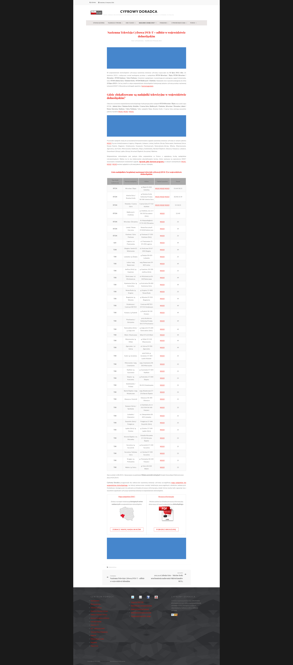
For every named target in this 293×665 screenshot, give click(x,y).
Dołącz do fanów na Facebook (140, 609)
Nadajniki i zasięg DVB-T (147, 23)
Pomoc (192, 23)
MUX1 (120, 111)
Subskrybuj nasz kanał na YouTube (141, 612)
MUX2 (125, 111)
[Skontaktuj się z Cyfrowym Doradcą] (142, 597)
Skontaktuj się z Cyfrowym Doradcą (141, 605)
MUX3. (131, 111)
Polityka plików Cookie (97, 639)
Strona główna (98, 23)
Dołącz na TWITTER (137, 602)
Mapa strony (94, 646)
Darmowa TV (95, 625)
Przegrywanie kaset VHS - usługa (141, 616)
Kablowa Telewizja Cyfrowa (99, 614)
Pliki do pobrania (95, 604)
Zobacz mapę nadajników (127, 529)
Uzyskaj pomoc (95, 601)
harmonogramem (147, 86)
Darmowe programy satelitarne (100, 618)
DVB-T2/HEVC (130, 23)
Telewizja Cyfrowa (114, 23)
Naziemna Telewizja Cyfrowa (99, 611)
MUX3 (109, 143)
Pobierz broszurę (166, 529)
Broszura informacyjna (166, 496)
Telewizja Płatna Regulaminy (99, 632)
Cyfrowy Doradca (138, 11)
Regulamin (94, 642)
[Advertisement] (146, 58)
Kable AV (93, 635)
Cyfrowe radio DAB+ (178, 23)
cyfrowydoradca (139, 40)
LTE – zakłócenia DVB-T (98, 628)
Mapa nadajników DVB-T (126, 496)
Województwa (112, 567)
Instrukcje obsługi (96, 621)
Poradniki (163, 23)
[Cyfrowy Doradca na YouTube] (158, 597)
